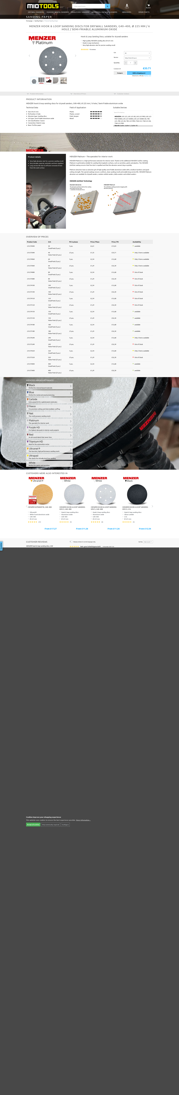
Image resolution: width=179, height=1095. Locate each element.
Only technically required (50, 824)
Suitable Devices (120, 107)
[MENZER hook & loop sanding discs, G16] (136, 490)
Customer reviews (123, 94)
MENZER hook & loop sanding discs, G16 (135, 508)
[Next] (75, 55)
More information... (83, 820)
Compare (120, 73)
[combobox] (88, 6)
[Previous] (29, 55)
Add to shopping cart (139, 73)
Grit (115, 52)
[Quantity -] (126, 63)
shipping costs (147, 75)
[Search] (107, 6)
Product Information (36, 94)
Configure (65, 824)
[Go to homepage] (43, 6)
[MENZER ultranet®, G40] (42, 490)
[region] (52, 59)
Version (116, 57)
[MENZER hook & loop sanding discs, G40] (73, 490)
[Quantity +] (135, 63)
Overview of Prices (79, 94)
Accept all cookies (33, 824)
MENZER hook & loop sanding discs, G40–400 (72, 508)
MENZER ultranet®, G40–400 (40, 507)
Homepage (29, 21)
